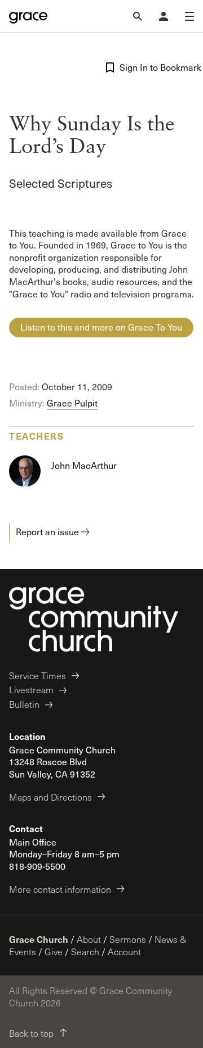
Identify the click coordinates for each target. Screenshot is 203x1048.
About (89, 939)
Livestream (31, 689)
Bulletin (24, 704)
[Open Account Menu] (163, 16)
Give (54, 951)
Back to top (31, 1033)
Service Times (37, 675)
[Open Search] (137, 16)
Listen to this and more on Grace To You (101, 327)
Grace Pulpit (72, 402)
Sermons (127, 939)
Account (124, 951)
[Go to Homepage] (28, 16)
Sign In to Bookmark (157, 67)
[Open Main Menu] (189, 16)
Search (85, 951)
